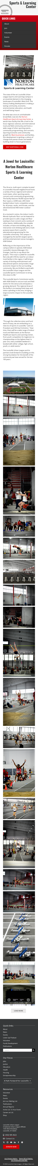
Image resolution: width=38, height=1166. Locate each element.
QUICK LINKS (8, 18)
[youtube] (11, 1142)
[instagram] (7, 1142)
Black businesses (18, 135)
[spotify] (22, 1142)
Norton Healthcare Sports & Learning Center (17, 118)
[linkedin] (15, 1142)
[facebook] (18, 1142)
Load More (18, 1011)
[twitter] (4, 1142)
